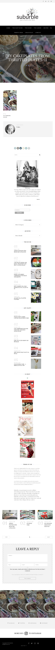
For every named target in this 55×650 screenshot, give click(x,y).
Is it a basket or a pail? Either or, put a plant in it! (21, 287)
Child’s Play (29, 32)
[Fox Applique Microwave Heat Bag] (45, 514)
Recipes (46, 28)
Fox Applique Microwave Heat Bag (48, 525)
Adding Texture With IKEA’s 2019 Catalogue (20, 251)
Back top (23, 645)
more (38, 199)
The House (28, 28)
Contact (38, 32)
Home (8, 28)
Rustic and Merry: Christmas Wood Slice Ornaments (20, 276)
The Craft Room (17, 28)
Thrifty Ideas (18, 32)
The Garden (37, 28)
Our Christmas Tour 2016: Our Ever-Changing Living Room (21, 330)
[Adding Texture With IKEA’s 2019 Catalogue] (9, 514)
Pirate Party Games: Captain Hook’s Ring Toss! (21, 317)
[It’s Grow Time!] (27, 514)
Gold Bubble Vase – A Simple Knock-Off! (20, 365)
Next (48, 537)
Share (5, 117)
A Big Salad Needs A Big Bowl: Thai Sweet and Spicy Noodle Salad (20, 264)
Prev (6, 537)
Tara (24, 51)
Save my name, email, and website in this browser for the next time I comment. (27, 570)
